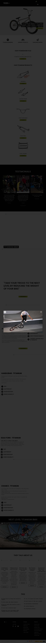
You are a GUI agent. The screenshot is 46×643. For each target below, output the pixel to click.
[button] (41, 312)
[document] (23, 321)
